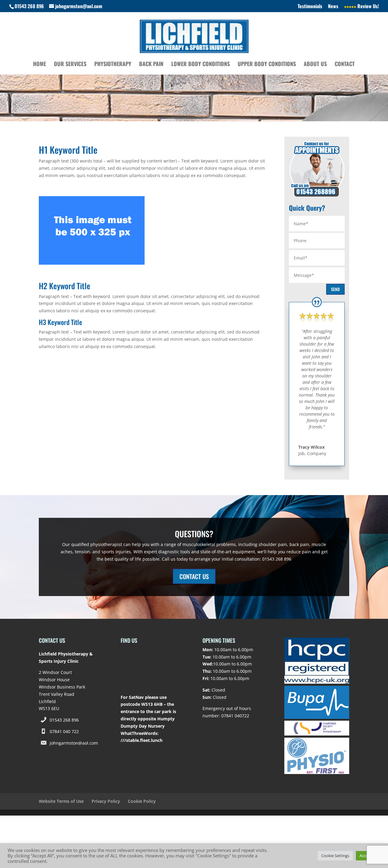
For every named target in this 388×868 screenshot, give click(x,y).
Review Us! (367, 7)
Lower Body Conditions (200, 65)
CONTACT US (194, 576)
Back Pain (151, 65)
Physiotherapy (112, 65)
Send (335, 289)
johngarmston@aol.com (74, 743)
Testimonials (310, 7)
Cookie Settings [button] (335, 855)
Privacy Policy (106, 801)
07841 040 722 (64, 731)
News (333, 7)
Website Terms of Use (61, 801)
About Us (315, 65)
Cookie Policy (142, 801)
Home (39, 65)
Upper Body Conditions (267, 65)
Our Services (70, 65)
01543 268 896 (64, 720)
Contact (345, 65)
